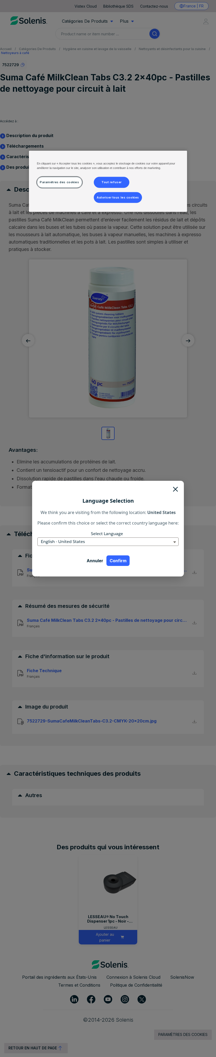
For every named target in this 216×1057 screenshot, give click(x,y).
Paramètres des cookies (59, 182)
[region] (108, 181)
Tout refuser (111, 182)
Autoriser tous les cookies (118, 197)
